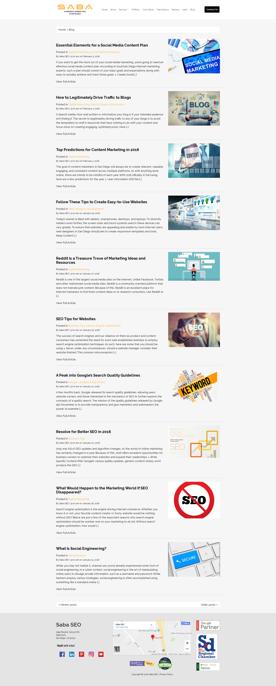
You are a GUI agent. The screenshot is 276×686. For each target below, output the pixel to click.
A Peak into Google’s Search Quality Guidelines (98, 375)
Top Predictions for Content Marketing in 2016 (97, 150)
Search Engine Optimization (108, 104)
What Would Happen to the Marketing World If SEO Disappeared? (102, 490)
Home (62, 29)
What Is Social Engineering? (81, 548)
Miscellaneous (77, 555)
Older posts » (209, 604)
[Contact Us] (215, 6)
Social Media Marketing (105, 52)
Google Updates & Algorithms (86, 382)
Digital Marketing (78, 52)
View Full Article (66, 81)
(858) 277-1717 (66, 645)
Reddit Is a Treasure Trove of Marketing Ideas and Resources (100, 260)
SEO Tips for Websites (76, 319)
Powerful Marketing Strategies (75, 13)
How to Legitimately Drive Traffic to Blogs (93, 97)
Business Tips (76, 325)
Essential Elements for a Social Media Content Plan (102, 45)
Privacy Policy (166, 674)
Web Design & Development (86, 208)
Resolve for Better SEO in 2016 (83, 432)
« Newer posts (67, 604)
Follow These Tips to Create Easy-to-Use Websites (101, 202)
